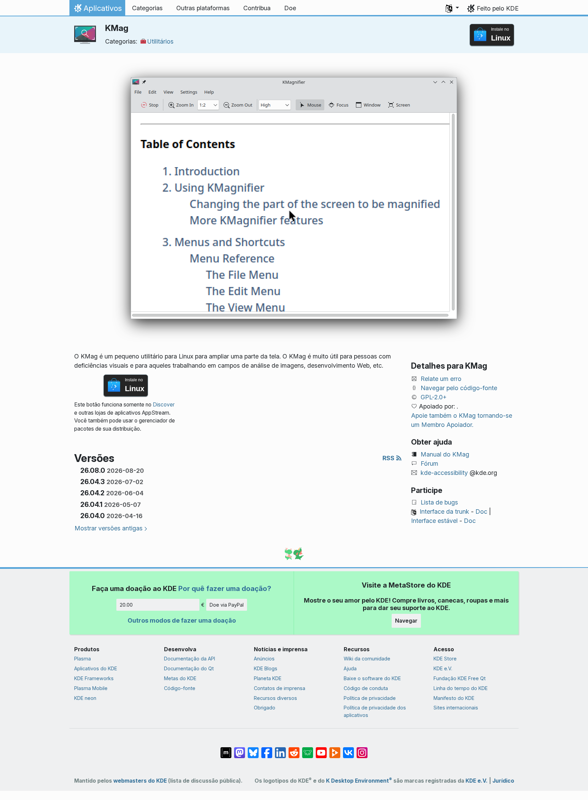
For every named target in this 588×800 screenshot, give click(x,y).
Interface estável (434, 520)
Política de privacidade (370, 698)
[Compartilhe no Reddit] (294, 749)
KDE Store (445, 658)
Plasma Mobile (91, 688)
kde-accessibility (444, 472)
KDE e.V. (443, 668)
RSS (389, 458)
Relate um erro (441, 378)
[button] (452, 8)
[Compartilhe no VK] (348, 749)
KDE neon (85, 698)
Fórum (429, 463)
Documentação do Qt (189, 668)
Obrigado (264, 707)
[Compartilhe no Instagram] (362, 749)
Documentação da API (189, 658)
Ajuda (350, 668)
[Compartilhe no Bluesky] (253, 749)
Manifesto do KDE (454, 698)
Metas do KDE (180, 678)
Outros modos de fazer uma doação (182, 620)
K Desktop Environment (359, 781)
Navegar (406, 620)
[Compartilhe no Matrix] (225, 749)
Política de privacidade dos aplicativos (375, 711)
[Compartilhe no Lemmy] (307, 749)
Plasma (82, 658)
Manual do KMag (445, 454)
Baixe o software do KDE (372, 678)
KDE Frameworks (94, 678)
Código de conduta (366, 688)
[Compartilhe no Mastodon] (239, 749)
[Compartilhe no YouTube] (321, 749)
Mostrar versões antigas (109, 528)
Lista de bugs (439, 502)
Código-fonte (179, 688)
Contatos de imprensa (279, 688)
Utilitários (160, 41)
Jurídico (503, 781)
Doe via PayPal (227, 605)
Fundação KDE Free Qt (460, 678)
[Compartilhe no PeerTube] (334, 749)
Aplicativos (97, 9)
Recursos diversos (275, 698)
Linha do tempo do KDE (461, 688)
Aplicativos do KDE (95, 668)
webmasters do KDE (140, 781)
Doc (481, 511)
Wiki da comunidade (367, 658)
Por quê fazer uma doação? (224, 588)
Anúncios (264, 658)
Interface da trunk (444, 511)
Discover (164, 404)
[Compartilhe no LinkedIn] (280, 749)
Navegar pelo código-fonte (459, 387)
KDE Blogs (265, 668)
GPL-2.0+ (434, 397)
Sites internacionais (456, 707)
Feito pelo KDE (498, 8)
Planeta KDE (267, 678)
